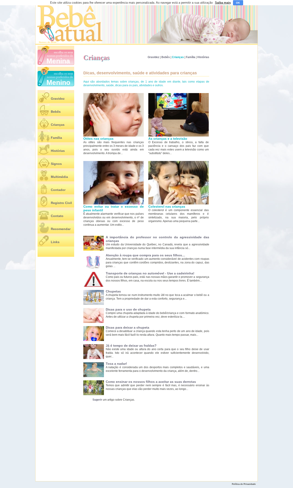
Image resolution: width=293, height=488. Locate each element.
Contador (58, 190)
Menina (58, 61)
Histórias (58, 151)
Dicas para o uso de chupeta (128, 309)
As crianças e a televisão (167, 138)
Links (55, 242)
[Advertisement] (122, 440)
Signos (56, 164)
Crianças (58, 124)
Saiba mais (223, 2)
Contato (57, 216)
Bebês (56, 111)
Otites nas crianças (98, 138)
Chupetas (113, 291)
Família (56, 137)
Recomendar (61, 229)
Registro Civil (61, 203)
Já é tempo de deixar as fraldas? (131, 345)
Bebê (54, 42)
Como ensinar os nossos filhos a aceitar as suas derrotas (151, 381)
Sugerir (97, 399)
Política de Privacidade (244, 484)
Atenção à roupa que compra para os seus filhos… (145, 255)
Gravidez (58, 98)
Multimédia (59, 177)
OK (238, 2)
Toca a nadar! (116, 363)
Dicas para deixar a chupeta (127, 327)
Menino (58, 82)
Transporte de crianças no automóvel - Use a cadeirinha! (150, 273)
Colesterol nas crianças (166, 206)
